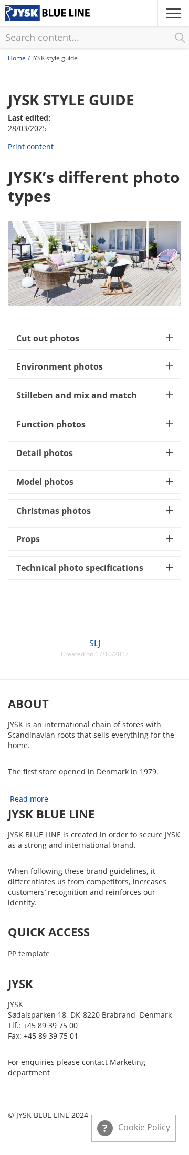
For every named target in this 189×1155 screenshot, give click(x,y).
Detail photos (44, 453)
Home (17, 57)
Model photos (45, 482)
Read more (29, 799)
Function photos (51, 424)
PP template (29, 953)
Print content (31, 147)
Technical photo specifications (79, 568)
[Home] (47, 13)
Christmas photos (53, 510)
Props (28, 539)
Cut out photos (47, 338)
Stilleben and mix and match (76, 395)
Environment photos (59, 366)
